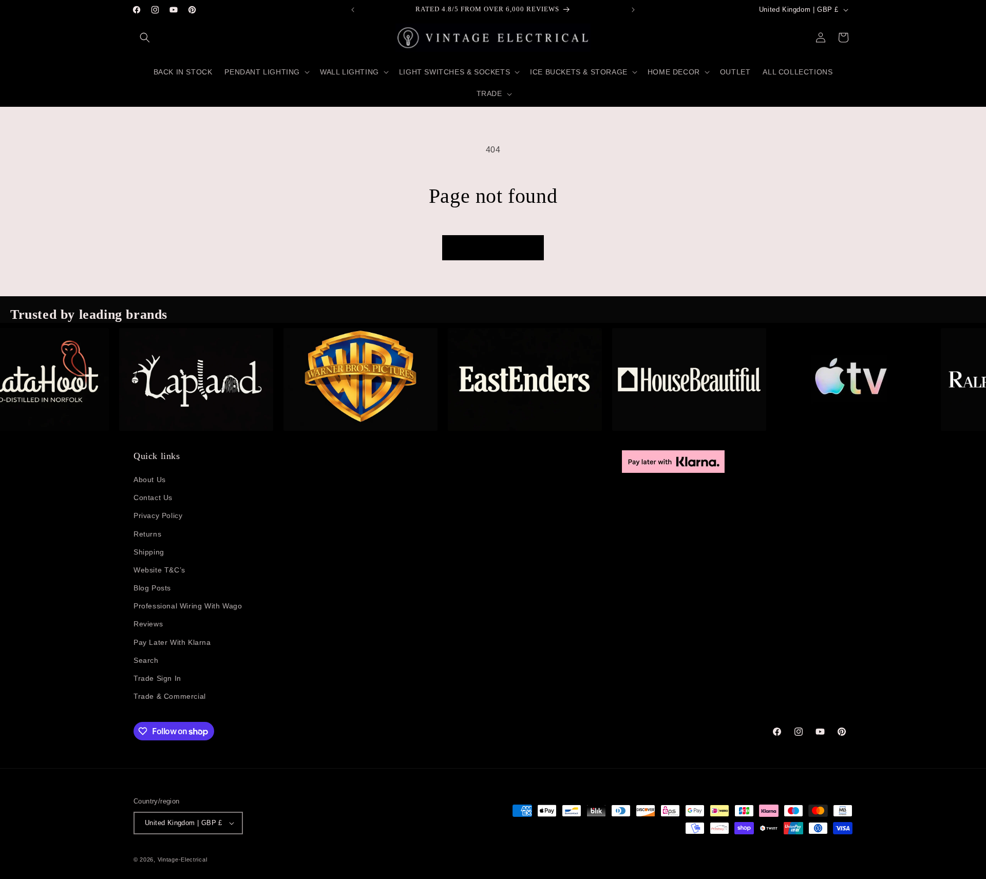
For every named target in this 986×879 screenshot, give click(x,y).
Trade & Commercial (170, 696)
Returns (147, 534)
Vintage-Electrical (182, 859)
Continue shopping (493, 247)
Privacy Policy (158, 515)
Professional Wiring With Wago (188, 606)
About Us (150, 479)
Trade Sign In (157, 678)
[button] (145, 37)
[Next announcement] (633, 10)
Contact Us (153, 497)
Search (146, 660)
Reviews (148, 624)
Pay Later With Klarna (172, 642)
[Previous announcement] (353, 10)
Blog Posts (152, 588)
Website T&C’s (159, 570)
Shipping (149, 552)
